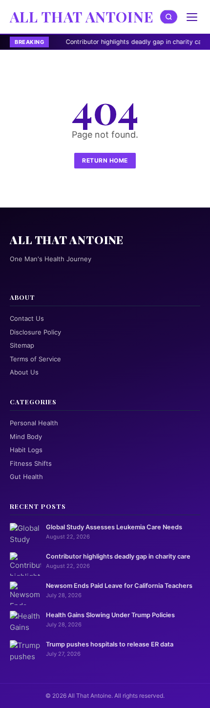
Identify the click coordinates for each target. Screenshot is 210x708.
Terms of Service (35, 359)
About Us (24, 372)
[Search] (169, 16)
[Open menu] (192, 17)
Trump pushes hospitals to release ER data (109, 644)
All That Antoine (82, 16)
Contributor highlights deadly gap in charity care (117, 41)
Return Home (105, 160)
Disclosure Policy (35, 332)
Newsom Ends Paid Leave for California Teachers (119, 585)
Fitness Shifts (31, 463)
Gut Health (26, 476)
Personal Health (34, 423)
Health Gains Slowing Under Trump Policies (110, 615)
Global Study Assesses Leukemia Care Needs (114, 527)
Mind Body (26, 436)
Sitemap (22, 345)
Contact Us (27, 318)
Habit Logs (26, 450)
